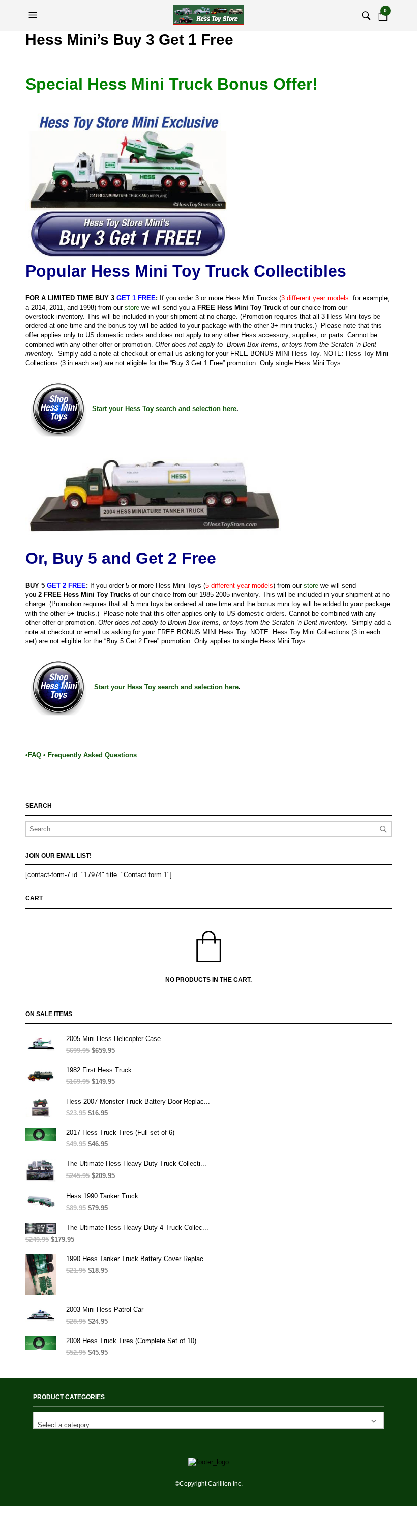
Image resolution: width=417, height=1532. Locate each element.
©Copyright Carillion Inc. (209, 1483)
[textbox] (208, 1420)
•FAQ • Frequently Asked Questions (81, 755)
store (132, 307)
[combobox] (208, 1420)
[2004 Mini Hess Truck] (154, 492)
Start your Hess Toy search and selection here (164, 409)
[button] (34, 15)
